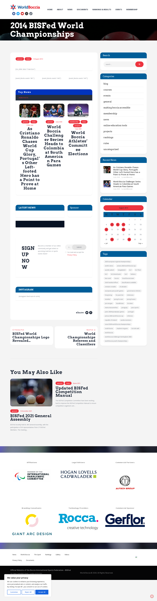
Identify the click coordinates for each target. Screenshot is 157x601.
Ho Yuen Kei (119, 295)
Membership (74, 122)
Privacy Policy (72, 255)
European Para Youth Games (114, 291)
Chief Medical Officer (111, 282)
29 (129, 239)
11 (106, 230)
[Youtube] (22, 13)
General (19, 59)
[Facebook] (13, 13)
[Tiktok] (30, 13)
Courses (107, 89)
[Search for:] (123, 64)
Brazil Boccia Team (128, 278)
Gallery (58, 555)
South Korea (109, 328)
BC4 (126, 274)
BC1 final (138, 270)
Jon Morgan (108, 303)
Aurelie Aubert (109, 270)
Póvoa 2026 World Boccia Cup (114, 316)
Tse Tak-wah (135, 328)
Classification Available (129, 282)
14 (123, 230)
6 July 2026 (116, 177)
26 (112, 239)
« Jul (106, 243)
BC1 (130, 270)
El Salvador (123, 287)
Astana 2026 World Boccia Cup (126, 266)
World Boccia (109, 333)
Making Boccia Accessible (116, 107)
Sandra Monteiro (125, 320)
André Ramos (109, 266)
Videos (67, 555)
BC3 (106, 274)
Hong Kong (108, 295)
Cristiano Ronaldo (110, 287)
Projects (77, 126)
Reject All (28, 592)
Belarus (133, 274)
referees (130, 316)
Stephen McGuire (122, 328)
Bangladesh (122, 270)
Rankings (108, 137)
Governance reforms (134, 291)
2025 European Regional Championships (118, 262)
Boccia (117, 278)
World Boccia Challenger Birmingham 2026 (118, 337)
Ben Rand (108, 278)
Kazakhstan (120, 303)
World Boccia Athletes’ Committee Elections (78, 143)
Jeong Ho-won (118, 299)
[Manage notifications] (152, 596)
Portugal (131, 312)
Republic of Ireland (111, 320)
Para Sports (135, 307)
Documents (30, 560)
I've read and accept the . (75, 253)
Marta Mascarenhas (111, 307)
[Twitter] (18, 13)
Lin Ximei (130, 303)
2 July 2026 (116, 189)
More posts (23, 98)
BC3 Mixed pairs (116, 274)
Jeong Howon (131, 299)
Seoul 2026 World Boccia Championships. (118, 324)
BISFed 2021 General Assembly (31, 417)
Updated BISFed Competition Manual (72, 391)
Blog (105, 83)
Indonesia (130, 295)
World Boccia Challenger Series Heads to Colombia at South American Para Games (54, 146)
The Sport (37, 555)
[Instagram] (26, 13)
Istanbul (107, 299)
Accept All (41, 592)
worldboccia (127, 177)
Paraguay (124, 307)
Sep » (140, 243)
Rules (106, 143)
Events (107, 95)
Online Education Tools (115, 125)
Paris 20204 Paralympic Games (114, 312)
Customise (14, 592)
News (28, 59)
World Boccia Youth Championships (116, 341)
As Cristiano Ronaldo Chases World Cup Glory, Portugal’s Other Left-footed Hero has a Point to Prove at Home (30, 158)
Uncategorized (111, 149)
